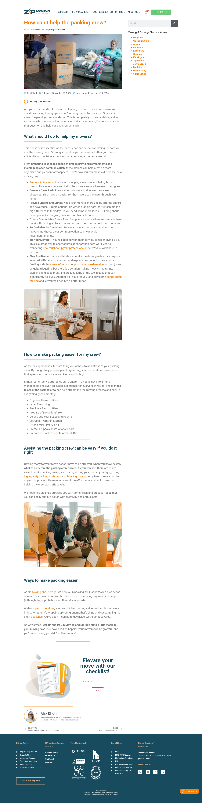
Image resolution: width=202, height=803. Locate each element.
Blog (33, 29)
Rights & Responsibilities (29, 752)
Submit (97, 690)
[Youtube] (148, 772)
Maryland (138, 37)
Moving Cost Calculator (124, 758)
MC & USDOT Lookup (123, 755)
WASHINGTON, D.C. (52, 753)
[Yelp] (163, 772)
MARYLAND (49, 759)
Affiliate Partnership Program (31, 767)
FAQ (116, 761)
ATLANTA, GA (50, 756)
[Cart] (146, 12)
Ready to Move (25, 755)
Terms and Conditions (28, 761)
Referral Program (26, 764)
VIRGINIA (48, 762)
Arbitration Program (27, 758)
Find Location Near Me (123, 767)
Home (26, 29)
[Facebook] (140, 772)
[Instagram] (155, 772)
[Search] (174, 23)
